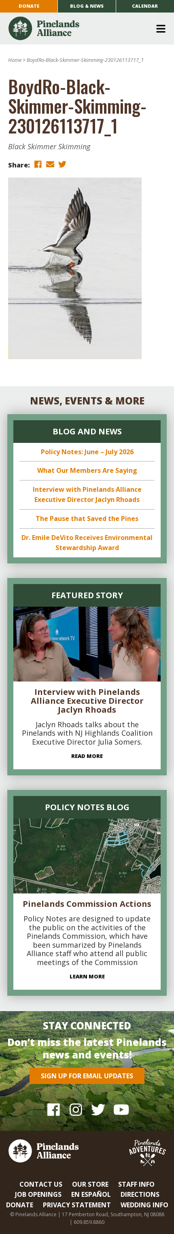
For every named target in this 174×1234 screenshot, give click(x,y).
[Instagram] (76, 1109)
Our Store (90, 1184)
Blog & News (87, 6)
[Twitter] (98, 1109)
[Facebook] (54, 1109)
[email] (50, 164)
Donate (29, 6)
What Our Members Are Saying (87, 470)
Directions (140, 1194)
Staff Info (136, 1184)
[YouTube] (120, 1109)
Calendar (145, 6)
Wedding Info (144, 1204)
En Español (91, 1194)
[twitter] (62, 164)
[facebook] (38, 164)
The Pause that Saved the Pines (87, 518)
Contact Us (40, 1184)
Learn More (87, 976)
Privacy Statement (77, 1204)
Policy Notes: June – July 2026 (87, 451)
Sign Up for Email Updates (87, 1075)
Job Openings (38, 1194)
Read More (87, 756)
